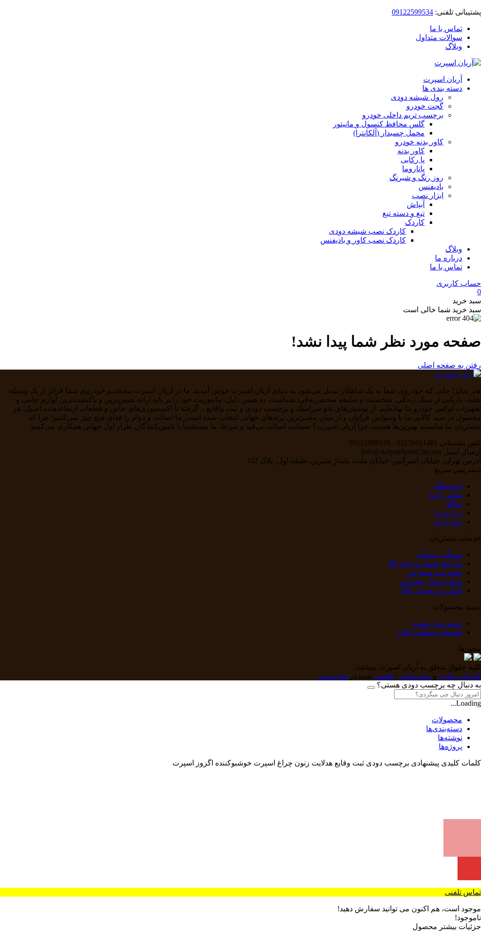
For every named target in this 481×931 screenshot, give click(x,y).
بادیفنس (431, 186)
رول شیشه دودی (417, 97)
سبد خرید (448, 522)
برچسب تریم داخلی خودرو (402, 115)
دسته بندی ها (442, 88)
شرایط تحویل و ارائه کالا (425, 564)
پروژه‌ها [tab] (450, 746)
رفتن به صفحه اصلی (449, 365)
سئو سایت (415, 676)
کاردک (415, 222)
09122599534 (412, 12)
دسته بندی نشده (437, 623)
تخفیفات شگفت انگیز (429, 632)
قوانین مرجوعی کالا (431, 590)
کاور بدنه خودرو (419, 142)
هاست (384, 676)
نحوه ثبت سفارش (434, 572)
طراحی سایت (459, 676)
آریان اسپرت (442, 79)
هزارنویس (332, 676)
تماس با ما (446, 28)
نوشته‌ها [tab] (450, 738)
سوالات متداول (439, 37)
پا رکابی (413, 160)
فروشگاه (448, 486)
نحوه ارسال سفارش (430, 581)
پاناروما (413, 169)
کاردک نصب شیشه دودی (367, 231)
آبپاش (416, 204)
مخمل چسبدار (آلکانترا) (389, 133)
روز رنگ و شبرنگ (416, 177)
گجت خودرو (424, 106)
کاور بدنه (411, 151)
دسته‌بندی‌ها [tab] (444, 729)
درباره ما (448, 258)
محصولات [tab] (447, 720)
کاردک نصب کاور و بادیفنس (363, 240)
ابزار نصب (427, 195)
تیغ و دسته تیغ (403, 213)
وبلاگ (453, 46)
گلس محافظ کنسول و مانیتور (379, 124)
